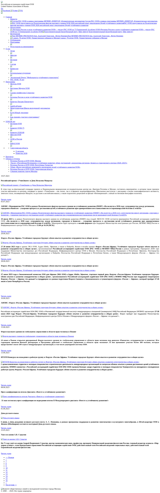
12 (6, 472)
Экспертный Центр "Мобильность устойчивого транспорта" (34, 78)
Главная (9, 17)
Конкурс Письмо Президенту (22, 102)
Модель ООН (15, 84)
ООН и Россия (16, 139)
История (13, 60)
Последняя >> (11, 485)
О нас (8, 49)
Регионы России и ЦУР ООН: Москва (25, 161)
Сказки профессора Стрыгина (22, 93)
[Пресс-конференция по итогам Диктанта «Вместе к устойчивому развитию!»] (33, 397)
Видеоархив (15, 34)
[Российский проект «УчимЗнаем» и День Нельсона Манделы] (26, 185)
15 (6, 479)
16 (6, 481)
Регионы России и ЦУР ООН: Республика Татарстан (31, 165)
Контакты (9, 157)
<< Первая (10, 457)
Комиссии (14, 69)
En (2, 8)
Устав (12, 51)
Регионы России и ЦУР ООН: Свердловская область (31, 169)
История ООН (16, 124)
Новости (13, 19)
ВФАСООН (15, 144)
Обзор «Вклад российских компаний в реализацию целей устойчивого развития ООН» (45, 167)
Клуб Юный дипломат (19, 113)
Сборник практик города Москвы (23, 171)
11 (6, 470)
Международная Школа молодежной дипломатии (30, 108)
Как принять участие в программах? (24, 117)
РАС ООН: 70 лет (17, 80)
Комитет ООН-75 (17, 128)
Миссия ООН (15, 135)
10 (6, 468)
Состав (13, 64)
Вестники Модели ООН (20, 88)
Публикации (15, 40)
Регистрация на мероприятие (22, 47)
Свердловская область (19, 148)
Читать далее (6, 199)
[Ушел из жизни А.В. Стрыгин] (14, 439)
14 (6, 476)
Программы (15, 42)
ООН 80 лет (10, 122)
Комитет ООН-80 (17, 133)
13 (6, 474)
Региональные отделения (20, 73)
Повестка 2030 (21, 153)
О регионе (20, 151)
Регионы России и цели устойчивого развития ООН (31, 97)
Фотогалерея (15, 27)
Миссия (13, 55)
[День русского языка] (10, 418)
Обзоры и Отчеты (13, 159)
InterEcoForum (16, 106)
